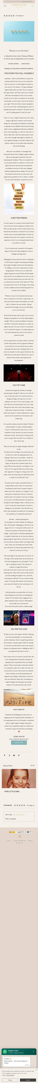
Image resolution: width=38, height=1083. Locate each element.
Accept (28, 1080)
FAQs (8, 840)
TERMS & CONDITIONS (20, 840)
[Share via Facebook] (4, 755)
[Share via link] (19, 755)
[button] (33, 6)
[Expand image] (11, 617)
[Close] (35, 1071)
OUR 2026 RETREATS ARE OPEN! (13, 1)
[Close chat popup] (33, 1051)
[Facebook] (16, 843)
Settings (10, 1080)
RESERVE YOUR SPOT (27, 1)
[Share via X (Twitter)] (9, 755)
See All (32, 765)
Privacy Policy (10, 1075)
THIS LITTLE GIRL (12, 791)
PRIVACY (30, 840)
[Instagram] (19, 843)
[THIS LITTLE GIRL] (19, 778)
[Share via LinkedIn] (14, 755)
